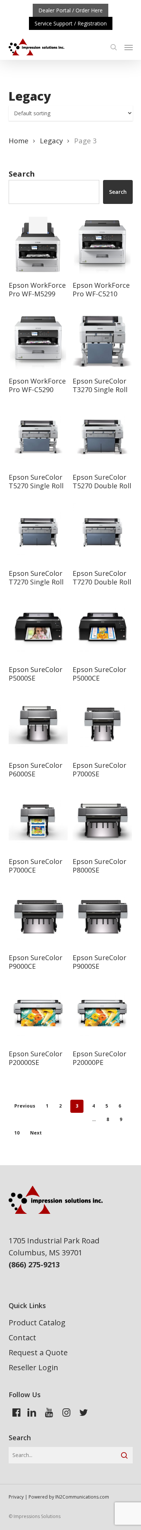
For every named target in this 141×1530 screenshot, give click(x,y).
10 (17, 1133)
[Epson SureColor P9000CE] (38, 916)
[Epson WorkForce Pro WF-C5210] (102, 244)
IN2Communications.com (82, 1497)
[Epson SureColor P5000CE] (102, 628)
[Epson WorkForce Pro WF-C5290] (38, 340)
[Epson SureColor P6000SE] (38, 724)
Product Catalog (37, 1322)
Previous (24, 1106)
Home (19, 140)
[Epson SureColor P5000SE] (38, 628)
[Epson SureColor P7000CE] (38, 820)
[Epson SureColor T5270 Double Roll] (102, 436)
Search (22, 174)
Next (36, 1133)
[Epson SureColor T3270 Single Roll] (102, 340)
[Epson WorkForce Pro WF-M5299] (38, 244)
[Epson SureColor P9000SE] (102, 916)
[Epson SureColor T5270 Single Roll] (38, 436)
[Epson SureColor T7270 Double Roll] (102, 532)
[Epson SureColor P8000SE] (102, 820)
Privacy (16, 1497)
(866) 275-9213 (34, 1264)
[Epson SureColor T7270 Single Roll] (38, 532)
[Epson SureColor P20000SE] (38, 1012)
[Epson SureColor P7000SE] (102, 724)
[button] (128, 47)
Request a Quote (38, 1352)
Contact (22, 1337)
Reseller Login (33, 1367)
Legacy (51, 140)
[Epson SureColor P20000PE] (102, 1012)
